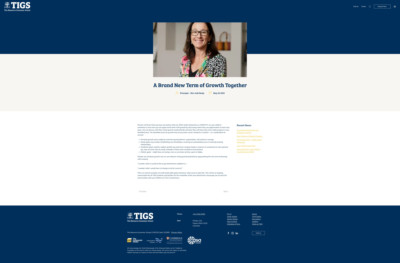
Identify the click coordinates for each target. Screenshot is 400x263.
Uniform (255, 222)
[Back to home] (17, 6)
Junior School (232, 217)
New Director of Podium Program (249, 136)
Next (225, 191)
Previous (143, 191)
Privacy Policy (176, 232)
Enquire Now (382, 6)
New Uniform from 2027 (246, 146)
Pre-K (229, 214)
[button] (395, 6)
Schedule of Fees (233, 224)
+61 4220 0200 (199, 214)
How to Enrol (232, 222)
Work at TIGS (257, 224)
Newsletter (256, 219)
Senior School (232, 219)
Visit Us (355, 6)
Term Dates (256, 217)
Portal (364, 6)
